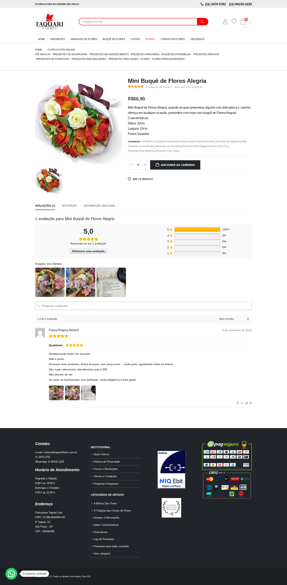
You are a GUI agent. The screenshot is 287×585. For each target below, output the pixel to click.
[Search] (202, 21)
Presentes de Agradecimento (231, 141)
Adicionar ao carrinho (178, 165)
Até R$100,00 (149, 141)
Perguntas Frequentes (106, 483)
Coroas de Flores (173, 39)
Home (41, 39)
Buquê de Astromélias (169, 141)
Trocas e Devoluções (106, 469)
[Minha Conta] (225, 21)
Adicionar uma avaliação (188, 87)
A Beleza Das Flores (105, 503)
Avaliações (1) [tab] (45, 205)
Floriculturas (101, 532)
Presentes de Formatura (168, 146)
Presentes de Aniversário (141, 146)
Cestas (135, 39)
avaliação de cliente (158, 87)
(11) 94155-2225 (240, 4)
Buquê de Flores (114, 39)
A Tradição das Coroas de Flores (112, 510)
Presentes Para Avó (217, 146)
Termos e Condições (105, 476)
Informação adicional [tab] (100, 205)
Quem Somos (101, 454)
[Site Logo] (49, 21)
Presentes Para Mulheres (141, 151)
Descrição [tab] (69, 205)
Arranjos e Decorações (106, 517)
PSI (88, 576)
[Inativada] (171, 469)
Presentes (58, 39)
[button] (11, 574)
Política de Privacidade (107, 461)
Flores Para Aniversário (202, 141)
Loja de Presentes (104, 539)
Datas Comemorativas (106, 525)
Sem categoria (102, 553)
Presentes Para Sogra (167, 151)
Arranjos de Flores (83, 39)
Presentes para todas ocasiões (111, 546)
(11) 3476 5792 (216, 4)
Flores (150, 39)
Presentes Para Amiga (194, 146)
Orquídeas (197, 39)
